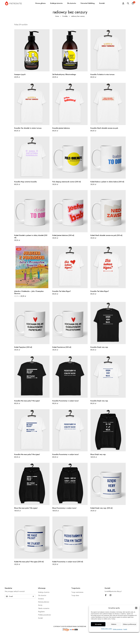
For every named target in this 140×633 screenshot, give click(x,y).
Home (57, 16)
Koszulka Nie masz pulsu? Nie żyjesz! (27, 401)
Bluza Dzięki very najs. (98, 454)
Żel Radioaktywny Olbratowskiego (64, 74)
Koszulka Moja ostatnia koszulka (25, 182)
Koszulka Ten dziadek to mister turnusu (28, 128)
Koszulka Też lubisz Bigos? (61, 291)
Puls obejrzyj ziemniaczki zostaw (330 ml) (66, 182)
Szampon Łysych (20, 74)
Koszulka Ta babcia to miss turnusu (102, 74)
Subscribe (33, 596)
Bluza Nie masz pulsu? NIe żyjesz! (26, 508)
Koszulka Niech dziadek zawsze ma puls (104, 128)
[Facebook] (106, 595)
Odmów (113, 624)
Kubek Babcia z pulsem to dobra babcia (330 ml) (107, 182)
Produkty (65, 16)
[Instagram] (110, 595)
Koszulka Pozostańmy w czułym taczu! (65, 401)
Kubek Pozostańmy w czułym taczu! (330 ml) (67, 562)
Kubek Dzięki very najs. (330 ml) (101, 508)
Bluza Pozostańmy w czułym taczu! (64, 508)
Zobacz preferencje (129, 624)
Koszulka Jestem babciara (61, 128)
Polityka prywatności (117, 629)
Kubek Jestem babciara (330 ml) (63, 235)
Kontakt (125, 629)
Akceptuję (98, 624)
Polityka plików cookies (106, 629)
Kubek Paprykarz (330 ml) (23, 347)
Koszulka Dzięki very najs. (99, 347)
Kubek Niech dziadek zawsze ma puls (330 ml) (106, 235)
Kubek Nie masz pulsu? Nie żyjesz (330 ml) (29, 562)
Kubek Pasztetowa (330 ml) (61, 347)
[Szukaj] (128, 3)
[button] (136, 608)
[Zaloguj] (123, 3)
